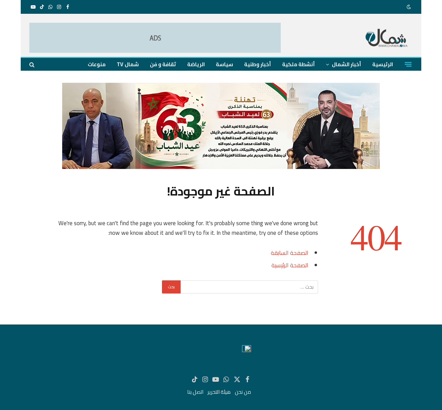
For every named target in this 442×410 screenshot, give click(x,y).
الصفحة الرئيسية (289, 265)
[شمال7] (387, 38)
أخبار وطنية (257, 64)
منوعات (97, 64)
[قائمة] (408, 64)
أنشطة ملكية (298, 64)
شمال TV (127, 64)
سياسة (224, 64)
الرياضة (196, 64)
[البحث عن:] (249, 286)
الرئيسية (382, 64)
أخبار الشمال (346, 64)
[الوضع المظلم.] (409, 6)
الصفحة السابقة (289, 252)
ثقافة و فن (163, 64)
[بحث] (32, 64)
